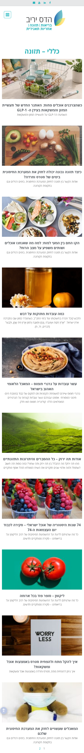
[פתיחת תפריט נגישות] (3, 710)
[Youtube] (39, 3)
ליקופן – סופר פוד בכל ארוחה (42, 596)
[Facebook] (50, 3)
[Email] (34, 3)
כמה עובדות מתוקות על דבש (42, 314)
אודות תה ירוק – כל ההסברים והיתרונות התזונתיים (42, 459)
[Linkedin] (45, 3)
